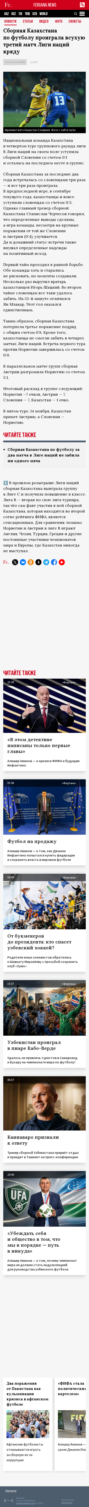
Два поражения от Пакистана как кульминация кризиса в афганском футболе (27, 1394)
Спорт (34, 62)
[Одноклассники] (31, 562)
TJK (20, 14)
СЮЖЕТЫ (75, 22)
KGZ (13, 14)
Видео (44, 22)
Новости (10, 22)
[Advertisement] (44, 621)
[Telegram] (46, 562)
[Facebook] (54, 562)
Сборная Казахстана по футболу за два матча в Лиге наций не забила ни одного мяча (43, 455)
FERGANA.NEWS (44, 4)
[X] (15, 562)
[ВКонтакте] (23, 562)
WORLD (44, 14)
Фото (58, 22)
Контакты (10, 1490)
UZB (34, 14)
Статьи (28, 22)
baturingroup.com (25, 1503)
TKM (27, 14)
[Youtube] (62, 562)
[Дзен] (38, 562)
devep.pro (67, 1502)
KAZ (6, 14)
